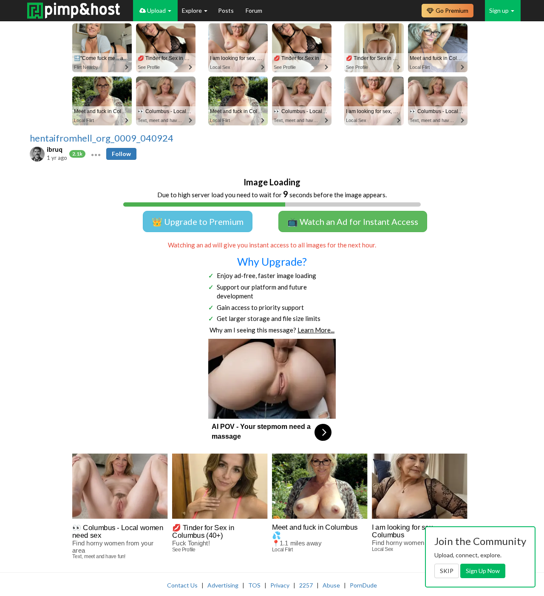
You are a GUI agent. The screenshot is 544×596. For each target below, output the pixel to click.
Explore (192, 10)
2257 (306, 585)
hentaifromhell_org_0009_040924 (101, 138)
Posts (226, 10)
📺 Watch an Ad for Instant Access (352, 221)
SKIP (446, 570)
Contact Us (182, 585)
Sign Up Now (483, 570)
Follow (121, 153)
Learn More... (316, 330)
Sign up (499, 10)
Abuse (331, 585)
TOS (254, 585)
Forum (254, 10)
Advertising (222, 585)
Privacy (279, 585)
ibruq (54, 149)
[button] (96, 154)
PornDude (363, 585)
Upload (156, 10)
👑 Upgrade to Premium (198, 221)
